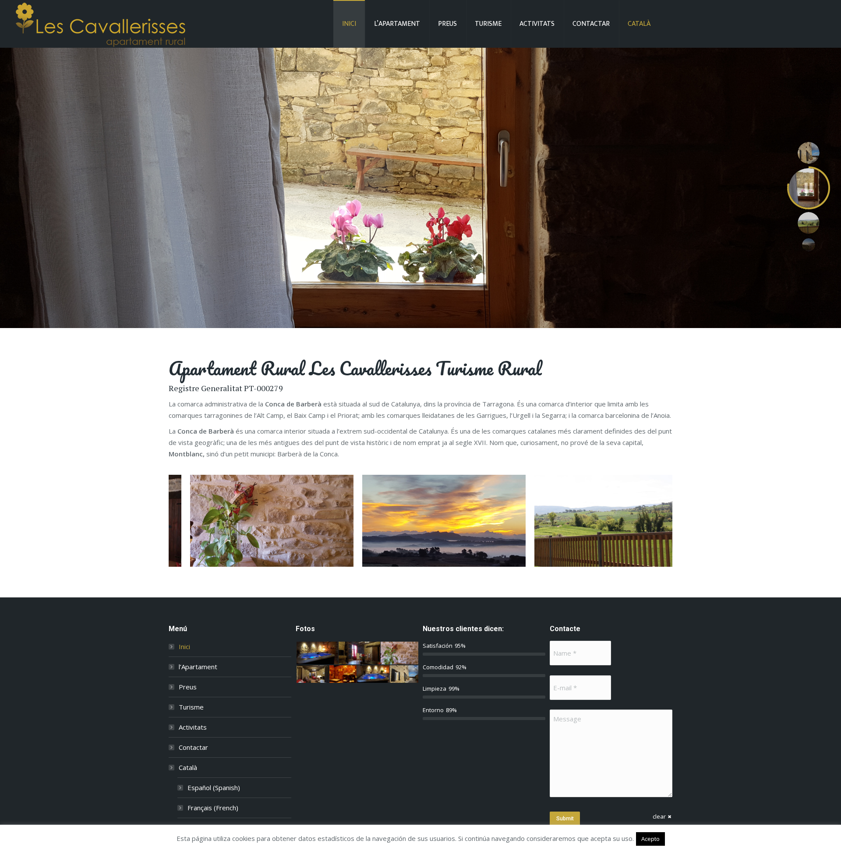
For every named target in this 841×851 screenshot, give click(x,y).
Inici (184, 646)
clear (659, 816)
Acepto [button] (650, 839)
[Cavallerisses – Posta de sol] (444, 521)
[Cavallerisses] (271, 521)
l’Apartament (198, 666)
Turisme (191, 707)
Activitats (193, 727)
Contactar (193, 747)
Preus (188, 686)
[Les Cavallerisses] (603, 521)
